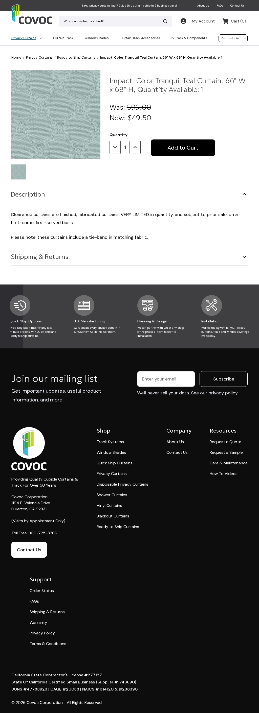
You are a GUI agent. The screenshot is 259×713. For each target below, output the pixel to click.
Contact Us (237, 5)
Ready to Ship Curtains (118, 526)
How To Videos (224, 473)
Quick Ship (125, 5)
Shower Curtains (112, 494)
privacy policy (223, 393)
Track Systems (110, 441)
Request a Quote (233, 38)
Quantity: (119, 135)
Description (28, 194)
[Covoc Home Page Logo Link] (31, 14)
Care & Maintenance (229, 463)
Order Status (42, 590)
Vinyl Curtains (109, 505)
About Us (203, 5)
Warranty (38, 622)
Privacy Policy (42, 633)
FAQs (220, 5)
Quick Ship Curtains (115, 463)
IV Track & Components (189, 38)
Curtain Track (63, 38)
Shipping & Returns (39, 257)
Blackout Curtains (113, 516)
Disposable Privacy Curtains (122, 484)
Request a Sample (226, 452)
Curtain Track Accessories (140, 38)
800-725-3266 (43, 533)
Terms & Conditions (48, 643)
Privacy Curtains (23, 38)
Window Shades (96, 38)
